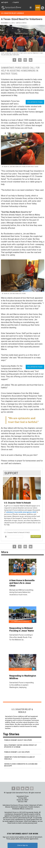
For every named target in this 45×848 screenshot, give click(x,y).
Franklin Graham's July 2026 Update (17, 752)
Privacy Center (23, 805)
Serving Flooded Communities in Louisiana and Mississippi (20, 765)
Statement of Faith (35, 805)
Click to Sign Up (22, 845)
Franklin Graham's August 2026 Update (18, 740)
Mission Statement (11, 807)
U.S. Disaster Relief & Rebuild (12, 13)
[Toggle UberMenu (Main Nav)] (30, 7)
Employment (23, 807)
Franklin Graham (33, 807)
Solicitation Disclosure (10, 805)
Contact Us (29, 809)
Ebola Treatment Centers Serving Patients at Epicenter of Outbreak (20, 746)
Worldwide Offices (18, 809)
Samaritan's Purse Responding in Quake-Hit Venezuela (19, 758)
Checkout (35, 536)
